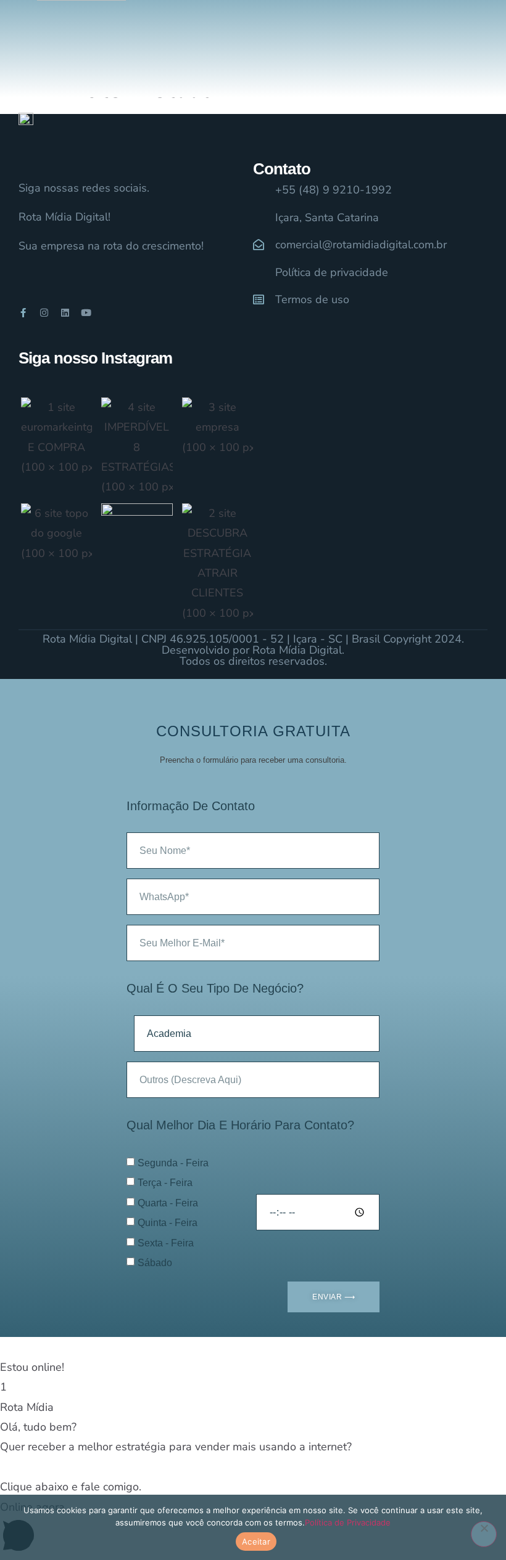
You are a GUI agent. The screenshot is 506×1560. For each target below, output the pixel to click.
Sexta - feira (166, 1243)
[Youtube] (86, 312)
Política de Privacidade (348, 1522)
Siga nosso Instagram (95, 358)
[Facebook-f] (23, 312)
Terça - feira (165, 1182)
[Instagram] (44, 312)
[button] (253, 1357)
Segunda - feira (173, 1163)
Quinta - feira (167, 1222)
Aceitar (256, 1541)
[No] (484, 1534)
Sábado (155, 1262)
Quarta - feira (168, 1203)
